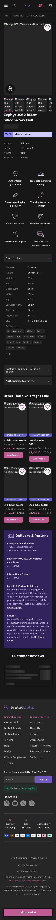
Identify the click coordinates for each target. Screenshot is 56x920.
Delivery (34, 734)
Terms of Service (33, 880)
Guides (7, 751)
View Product (13, 455)
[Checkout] (28, 835)
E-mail (9, 779)
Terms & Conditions (18, 857)
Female (40, 331)
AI (8, 331)
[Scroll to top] (50, 899)
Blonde (37, 342)
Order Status (37, 740)
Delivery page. (14, 607)
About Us (35, 728)
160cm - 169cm (13, 336)
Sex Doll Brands (12, 728)
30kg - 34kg (29, 336)
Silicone (30, 331)
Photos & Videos (13, 734)
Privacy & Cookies (39, 857)
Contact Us (36, 757)
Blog (6, 746)
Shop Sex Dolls (12, 722)
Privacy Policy (15, 880)
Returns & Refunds (40, 746)
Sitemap (8, 763)
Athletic (41, 336)
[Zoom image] (10, 89)
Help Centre (36, 722)
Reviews (8, 740)
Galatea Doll (17, 15)
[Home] (27, 5)
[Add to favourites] (47, 27)
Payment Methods (40, 751)
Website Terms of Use (28, 865)
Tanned (10, 347)
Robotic (20, 347)
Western (27, 342)
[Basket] (50, 5)
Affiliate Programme (15, 757)
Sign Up (43, 779)
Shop (6, 15)
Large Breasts (13, 342)
